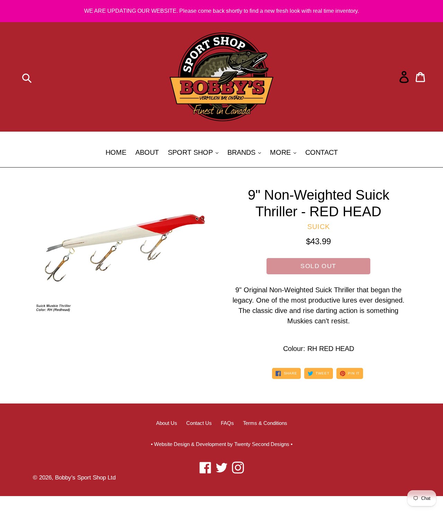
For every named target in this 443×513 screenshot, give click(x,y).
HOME (116, 152)
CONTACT (321, 152)
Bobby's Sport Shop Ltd (85, 477)
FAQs (227, 423)
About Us (166, 423)
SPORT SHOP (195, 152)
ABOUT (147, 152)
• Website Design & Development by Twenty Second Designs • (221, 444)
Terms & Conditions (265, 423)
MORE (285, 152)
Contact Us (199, 423)
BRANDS (245, 152)
